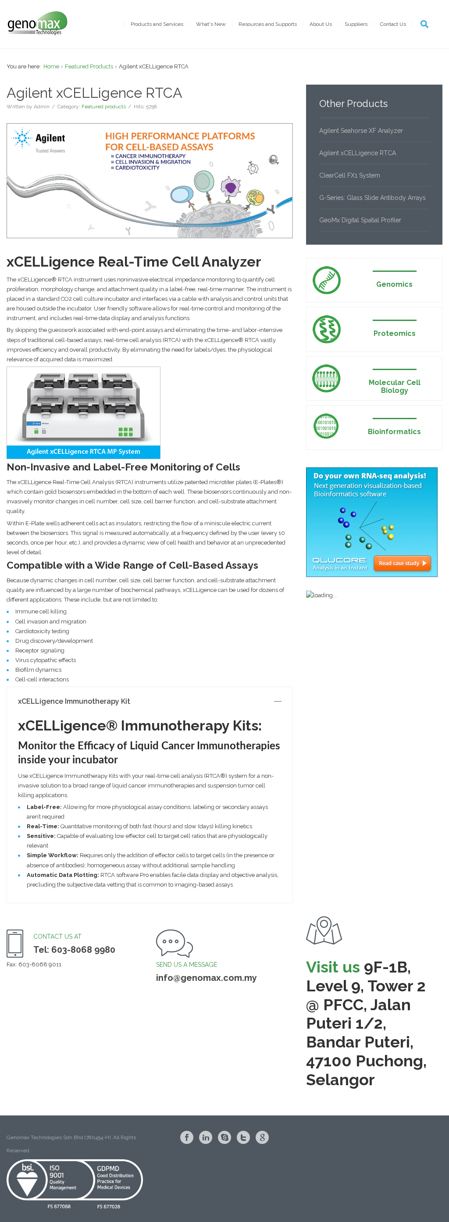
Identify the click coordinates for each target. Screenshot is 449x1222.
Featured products (104, 106)
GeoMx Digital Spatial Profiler (360, 220)
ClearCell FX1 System (349, 175)
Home (51, 66)
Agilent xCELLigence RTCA (357, 153)
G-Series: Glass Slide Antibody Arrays (372, 197)
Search (424, 24)
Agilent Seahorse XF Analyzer (361, 130)
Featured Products (89, 66)
